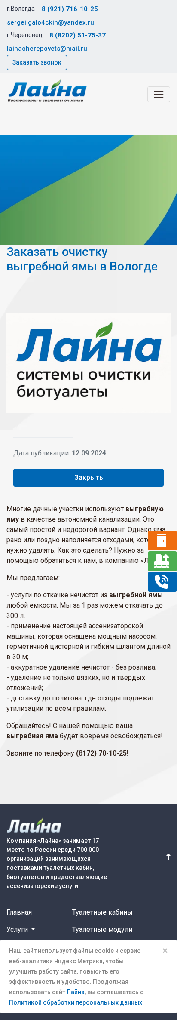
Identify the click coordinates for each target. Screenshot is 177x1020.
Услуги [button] (18, 929)
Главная (19, 912)
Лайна (76, 992)
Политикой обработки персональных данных (75, 1002)
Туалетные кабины (102, 912)
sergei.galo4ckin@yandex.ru (50, 22)
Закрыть (88, 477)
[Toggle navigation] (158, 94)
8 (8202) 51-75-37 (77, 35)
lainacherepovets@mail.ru (47, 48)
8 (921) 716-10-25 (70, 9)
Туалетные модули (102, 929)
